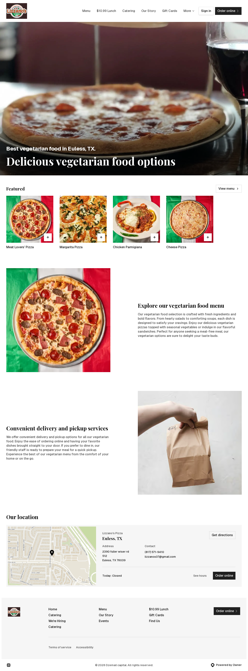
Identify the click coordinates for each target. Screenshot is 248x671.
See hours (200, 575)
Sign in (206, 11)
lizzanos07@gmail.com (160, 557)
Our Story (148, 11)
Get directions (222, 535)
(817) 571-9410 (154, 552)
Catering (128, 11)
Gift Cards (169, 11)
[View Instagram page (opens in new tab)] (8, 665)
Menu (86, 11)
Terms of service (59, 647)
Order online (224, 576)
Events (104, 621)
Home (52, 609)
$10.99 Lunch (106, 11)
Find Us (154, 621)
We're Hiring (57, 621)
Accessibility (85, 647)
